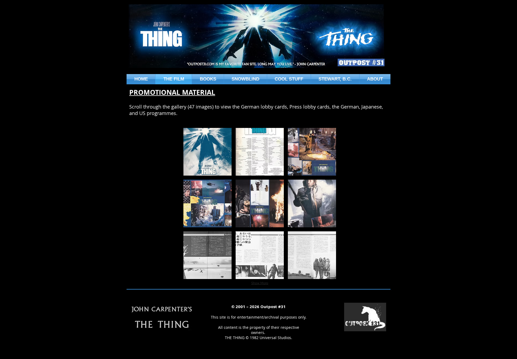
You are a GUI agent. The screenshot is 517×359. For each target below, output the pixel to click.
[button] (207, 152)
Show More (259, 283)
